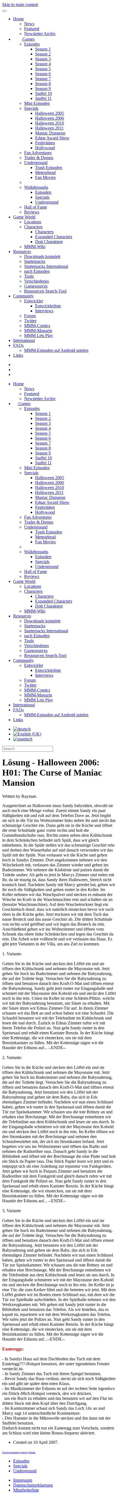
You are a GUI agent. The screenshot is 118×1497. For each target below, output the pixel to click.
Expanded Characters (53, 236)
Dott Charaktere (49, 241)
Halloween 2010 (49, 123)
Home (18, 18)
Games (28, 39)
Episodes (32, 44)
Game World (24, 217)
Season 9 (43, 88)
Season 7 (43, 78)
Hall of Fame (35, 207)
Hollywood (45, 147)
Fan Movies (45, 177)
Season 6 (43, 73)
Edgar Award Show (52, 138)
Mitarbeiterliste (26, 1490)
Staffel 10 (43, 93)
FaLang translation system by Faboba (18, 1452)
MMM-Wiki (34, 246)
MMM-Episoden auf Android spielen (56, 350)
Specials (31, 108)
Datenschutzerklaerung (33, 1485)
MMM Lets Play (38, 335)
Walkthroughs (36, 187)
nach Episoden (37, 271)
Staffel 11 (43, 98)
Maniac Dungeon (50, 133)
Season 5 (43, 68)
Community (23, 296)
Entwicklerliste (48, 306)
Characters (33, 226)
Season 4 (43, 63)
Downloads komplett (42, 256)
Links (18, 355)
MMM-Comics (37, 325)
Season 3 (43, 59)
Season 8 (43, 83)
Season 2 (43, 54)
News (29, 23)
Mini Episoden (37, 103)
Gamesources (35, 286)
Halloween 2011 (49, 128)
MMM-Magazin (38, 330)
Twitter (30, 320)
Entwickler (33, 301)
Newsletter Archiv (40, 33)
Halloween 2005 (49, 113)
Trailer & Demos (38, 157)
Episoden (43, 192)
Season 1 (43, 49)
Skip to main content (20, 4)
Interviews (44, 310)
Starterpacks (34, 261)
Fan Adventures (38, 152)
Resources (22, 251)
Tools (29, 276)
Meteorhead (45, 172)
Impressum (22, 1480)
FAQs (18, 345)
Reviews (31, 212)
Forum (30, 315)
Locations (32, 222)
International (24, 340)
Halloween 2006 (49, 118)
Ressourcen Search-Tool (45, 291)
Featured (31, 28)
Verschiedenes (36, 281)
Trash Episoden (48, 167)
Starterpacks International (46, 266)
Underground (35, 162)
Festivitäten (45, 143)
